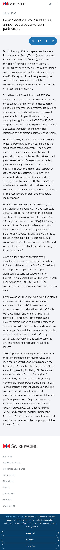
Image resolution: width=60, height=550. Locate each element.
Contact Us (8, 493)
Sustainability (9, 474)
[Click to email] (39, 41)
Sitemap (7, 499)
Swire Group (9, 505)
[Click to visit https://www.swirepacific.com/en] (12, 3)
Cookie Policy (51, 523)
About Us (7, 456)
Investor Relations (11, 462)
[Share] (46, 41)
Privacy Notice (32, 526)
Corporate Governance (14, 468)
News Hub (8, 481)
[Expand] (55, 4)
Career (6, 487)
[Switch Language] (50, 4)
